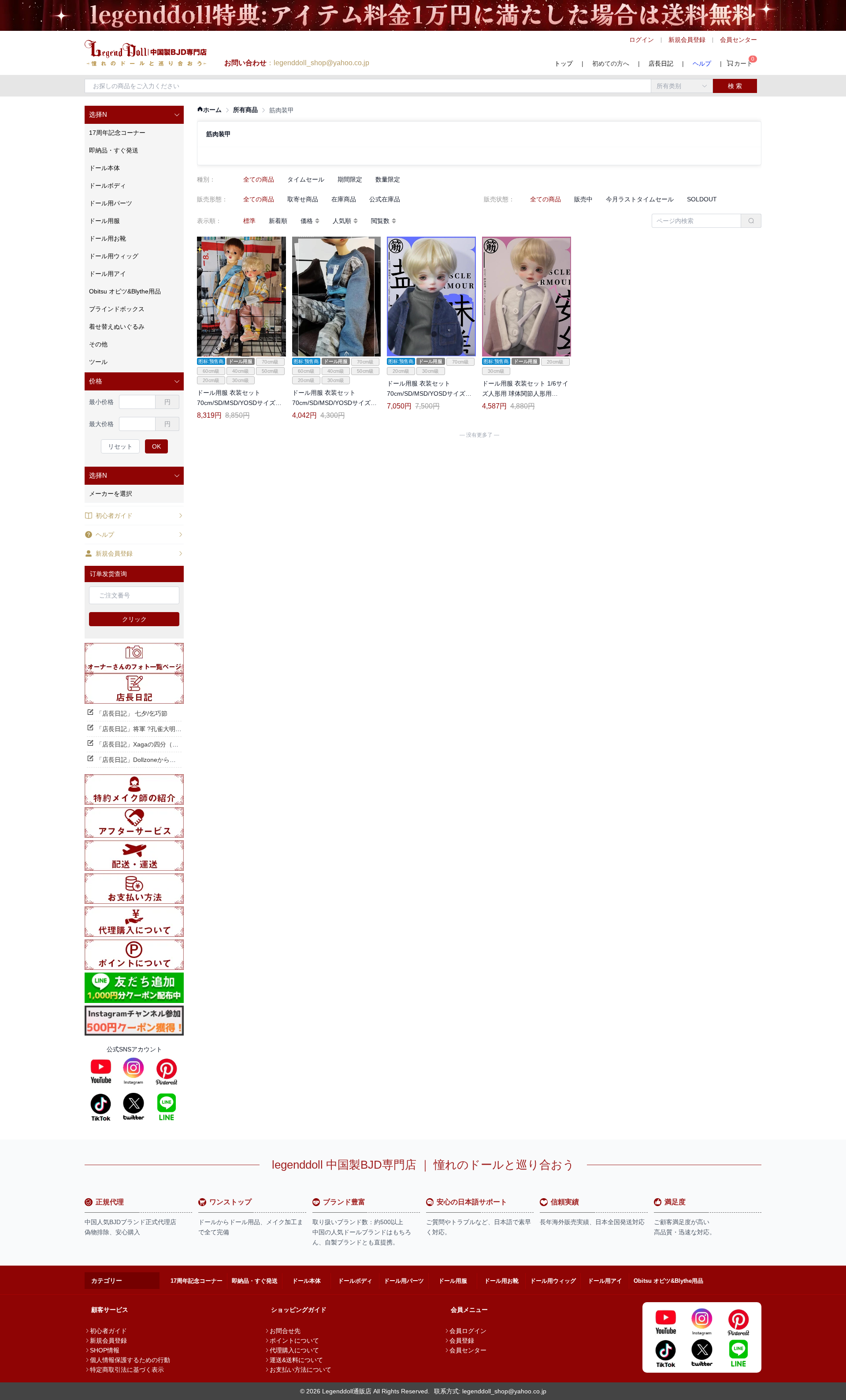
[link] (209, 110)
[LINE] (166, 1106)
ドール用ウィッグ (553, 1280)
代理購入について (294, 1350)
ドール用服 (452, 1280)
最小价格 (101, 401)
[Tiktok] (101, 1106)
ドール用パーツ (404, 1280)
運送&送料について (296, 1359)
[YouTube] (101, 1071)
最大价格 (101, 423)
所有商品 (245, 109)
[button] (134, 115)
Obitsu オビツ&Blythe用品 (668, 1280)
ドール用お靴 (501, 1280)
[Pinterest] (166, 1071)
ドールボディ (355, 1280)
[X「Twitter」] (133, 1106)
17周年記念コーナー (197, 1280)
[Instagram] (133, 1071)
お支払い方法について (300, 1369)
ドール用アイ (605, 1280)
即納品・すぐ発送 (255, 1280)
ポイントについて (294, 1340)
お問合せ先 (285, 1330)
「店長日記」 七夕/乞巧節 (131, 713)
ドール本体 (306, 1280)
